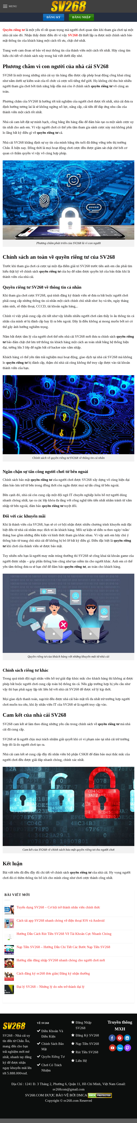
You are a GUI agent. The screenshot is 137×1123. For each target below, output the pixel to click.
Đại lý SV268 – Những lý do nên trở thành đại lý (51, 987)
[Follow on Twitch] (127, 1047)
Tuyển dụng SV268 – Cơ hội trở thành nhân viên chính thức (58, 907)
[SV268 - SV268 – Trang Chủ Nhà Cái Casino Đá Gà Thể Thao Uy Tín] (68, 6)
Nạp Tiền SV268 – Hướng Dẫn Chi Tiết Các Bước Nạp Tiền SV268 (63, 947)
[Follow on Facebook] (112, 1037)
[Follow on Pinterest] (119, 1037)
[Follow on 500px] (119, 1047)
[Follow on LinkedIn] (127, 1037)
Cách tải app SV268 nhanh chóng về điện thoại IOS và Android (61, 920)
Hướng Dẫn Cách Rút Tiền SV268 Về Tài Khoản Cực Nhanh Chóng (64, 934)
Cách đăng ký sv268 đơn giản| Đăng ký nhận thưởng (53, 973)
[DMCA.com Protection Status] (99, 1095)
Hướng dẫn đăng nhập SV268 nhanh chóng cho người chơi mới (61, 960)
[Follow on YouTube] (112, 1047)
